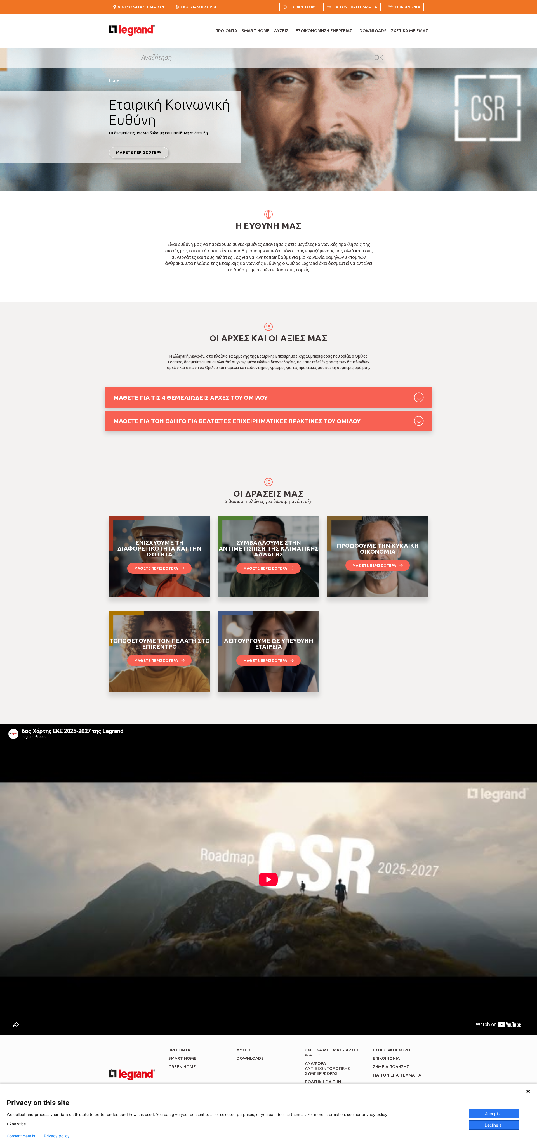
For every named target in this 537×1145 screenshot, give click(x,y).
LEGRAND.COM (302, 7)
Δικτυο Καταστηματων (141, 7)
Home (114, 80)
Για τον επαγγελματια (354, 7)
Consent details (21, 1136)
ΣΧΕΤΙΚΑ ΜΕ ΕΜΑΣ (409, 30)
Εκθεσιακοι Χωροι (198, 7)
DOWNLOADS (373, 30)
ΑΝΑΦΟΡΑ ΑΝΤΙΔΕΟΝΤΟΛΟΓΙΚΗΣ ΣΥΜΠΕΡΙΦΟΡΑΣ (327, 1068)
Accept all (494, 1113)
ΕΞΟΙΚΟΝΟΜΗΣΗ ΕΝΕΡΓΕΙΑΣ (324, 30)
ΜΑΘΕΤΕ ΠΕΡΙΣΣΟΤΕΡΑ (138, 152)
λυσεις (244, 1049)
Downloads (250, 1058)
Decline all (494, 1125)
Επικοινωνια (407, 7)
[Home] (132, 30)
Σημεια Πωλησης (391, 1066)
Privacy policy (57, 1136)
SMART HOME (256, 30)
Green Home (182, 1066)
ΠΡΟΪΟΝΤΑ (226, 30)
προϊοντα (179, 1049)
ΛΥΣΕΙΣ (281, 30)
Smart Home (182, 1058)
